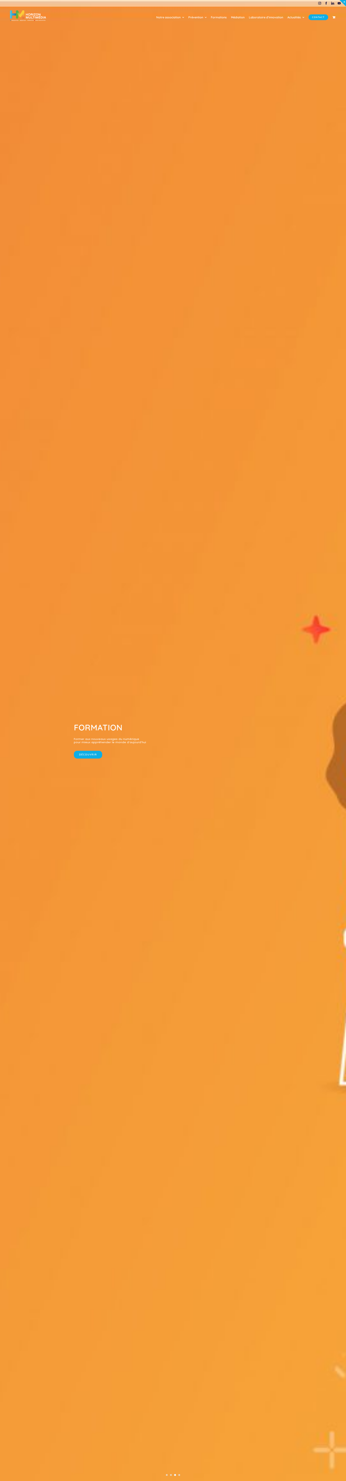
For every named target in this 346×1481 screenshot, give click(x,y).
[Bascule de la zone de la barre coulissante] (343, 3)
